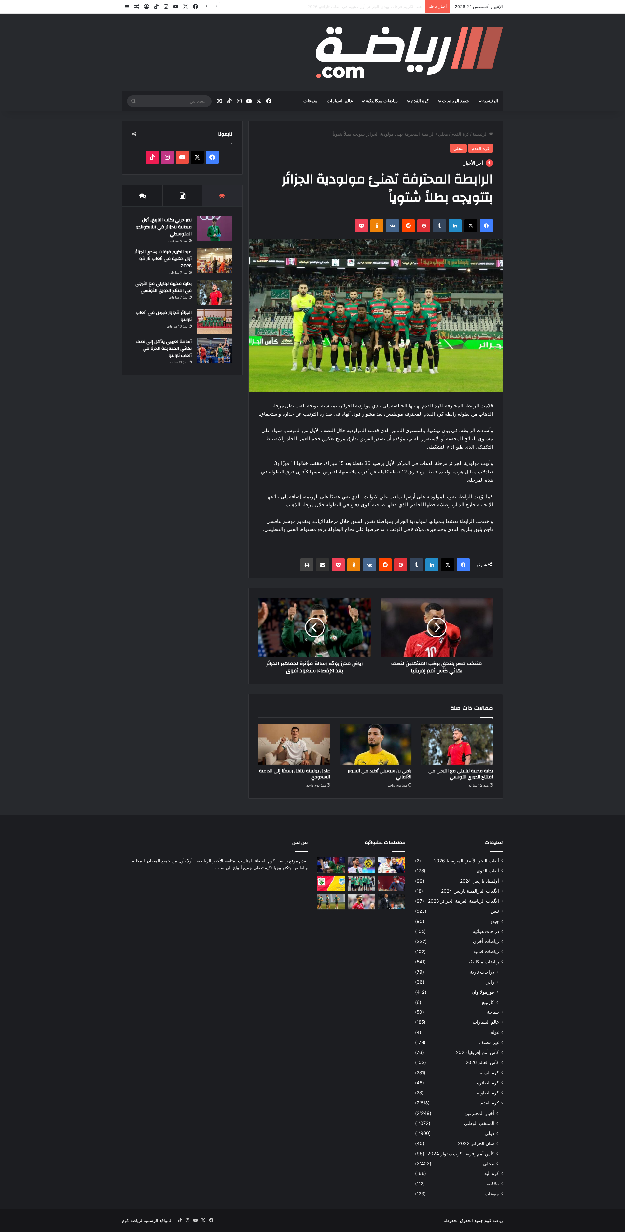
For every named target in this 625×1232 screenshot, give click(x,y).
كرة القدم (420, 101)
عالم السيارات (340, 101)
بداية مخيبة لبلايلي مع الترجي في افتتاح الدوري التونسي (372, 6)
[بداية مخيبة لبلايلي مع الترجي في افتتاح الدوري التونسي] (457, 744)
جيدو (494, 921)
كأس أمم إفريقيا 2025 (477, 1052)
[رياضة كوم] (409, 52)
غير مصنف (489, 1042)
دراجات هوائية (486, 931)
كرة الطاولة (488, 1092)
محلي (443, 134)
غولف (493, 1032)
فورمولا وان (483, 992)
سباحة (493, 1012)
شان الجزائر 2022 (476, 1143)
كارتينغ (488, 1002)
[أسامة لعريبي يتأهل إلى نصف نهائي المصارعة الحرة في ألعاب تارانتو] (214, 350)
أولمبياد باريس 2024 (479, 880)
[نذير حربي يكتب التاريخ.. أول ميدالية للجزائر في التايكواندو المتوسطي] (214, 228)
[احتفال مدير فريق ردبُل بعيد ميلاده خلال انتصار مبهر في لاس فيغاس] (391, 865)
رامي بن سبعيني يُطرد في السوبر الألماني (379, 774)
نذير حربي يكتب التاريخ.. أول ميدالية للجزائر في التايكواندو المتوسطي (164, 227)
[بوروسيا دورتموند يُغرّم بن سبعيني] (361, 865)
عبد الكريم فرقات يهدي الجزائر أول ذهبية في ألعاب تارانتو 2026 (163, 259)
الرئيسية (490, 101)
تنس (495, 911)
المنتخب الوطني (479, 1123)
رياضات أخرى (486, 941)
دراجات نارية (482, 972)
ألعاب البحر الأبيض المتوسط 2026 (466, 860)
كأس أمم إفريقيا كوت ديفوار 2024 (460, 1153)
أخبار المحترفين (479, 1113)
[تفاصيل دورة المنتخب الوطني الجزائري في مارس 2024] (331, 902)
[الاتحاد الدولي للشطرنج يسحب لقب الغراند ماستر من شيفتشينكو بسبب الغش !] (391, 883)
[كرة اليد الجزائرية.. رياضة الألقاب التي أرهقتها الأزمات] (331, 865)
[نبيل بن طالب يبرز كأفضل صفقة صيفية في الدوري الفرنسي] (361, 902)
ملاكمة (492, 1183)
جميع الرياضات (455, 101)
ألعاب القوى (488, 870)
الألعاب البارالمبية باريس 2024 (470, 891)
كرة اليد (491, 1173)
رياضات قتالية (486, 951)
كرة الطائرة (488, 1082)
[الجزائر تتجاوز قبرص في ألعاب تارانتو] (214, 321)
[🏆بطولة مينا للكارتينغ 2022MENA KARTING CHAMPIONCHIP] (361, 883)
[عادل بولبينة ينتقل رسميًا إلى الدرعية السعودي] (294, 744)
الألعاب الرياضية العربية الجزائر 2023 (463, 901)
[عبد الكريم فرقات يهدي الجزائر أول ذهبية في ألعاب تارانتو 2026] (214, 260)
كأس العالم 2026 (482, 1062)
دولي (489, 1133)
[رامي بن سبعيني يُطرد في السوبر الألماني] (375, 744)
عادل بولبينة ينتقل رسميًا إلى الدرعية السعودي (294, 774)
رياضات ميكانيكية (382, 101)
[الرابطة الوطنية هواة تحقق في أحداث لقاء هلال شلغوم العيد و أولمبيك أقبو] (331, 883)
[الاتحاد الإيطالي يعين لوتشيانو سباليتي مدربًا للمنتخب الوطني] (391, 902)
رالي (489, 982)
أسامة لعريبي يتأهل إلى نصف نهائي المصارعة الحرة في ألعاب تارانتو (164, 348)
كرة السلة (489, 1072)
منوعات (310, 101)
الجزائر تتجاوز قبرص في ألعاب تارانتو (164, 316)
